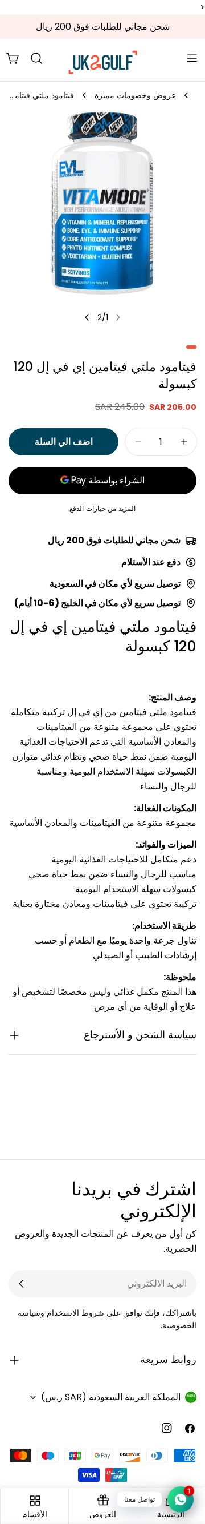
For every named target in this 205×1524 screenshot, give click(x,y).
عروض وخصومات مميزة (135, 95)
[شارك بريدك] (22, 1284)
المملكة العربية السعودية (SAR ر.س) (111, 1397)
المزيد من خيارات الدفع (102, 508)
